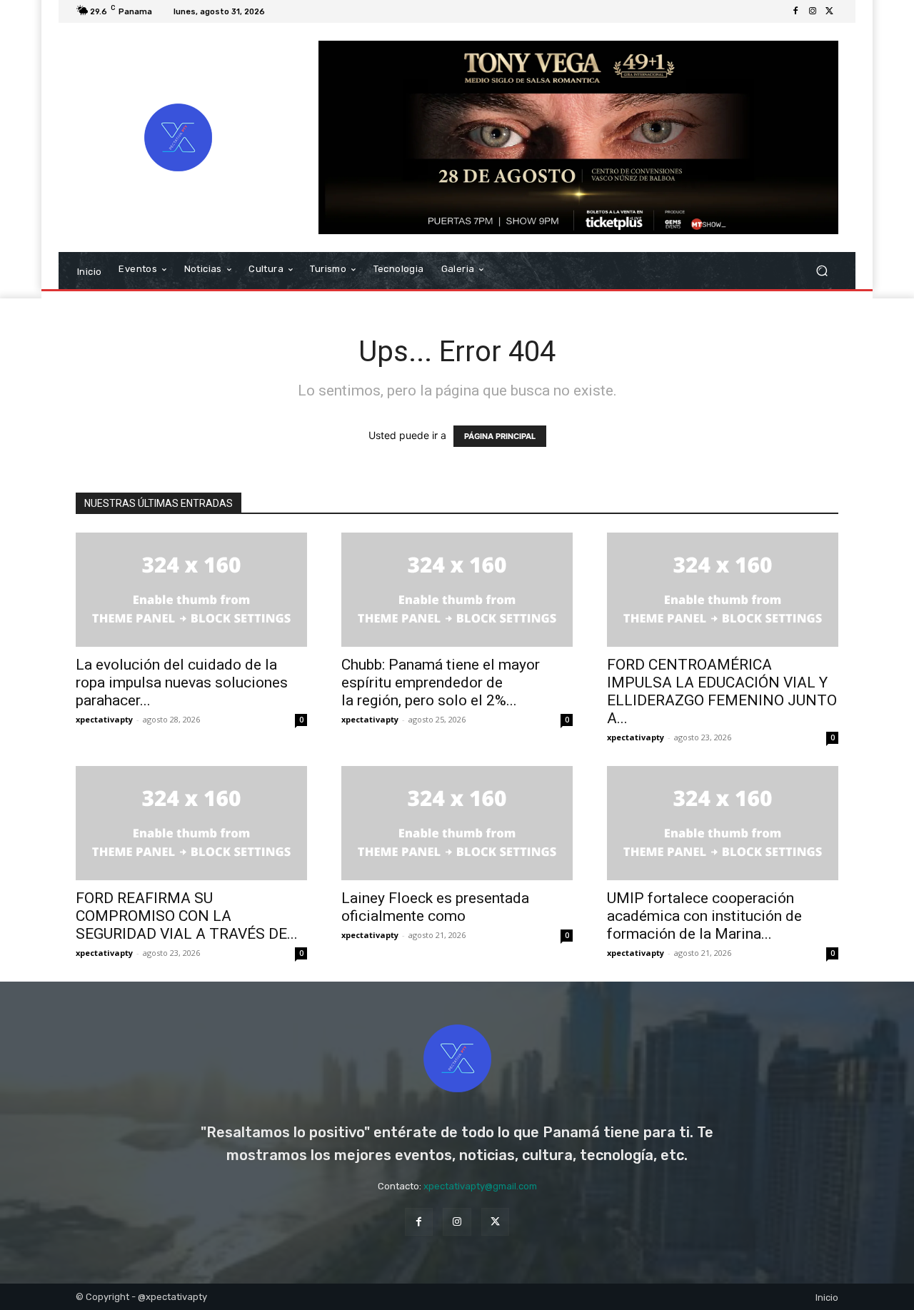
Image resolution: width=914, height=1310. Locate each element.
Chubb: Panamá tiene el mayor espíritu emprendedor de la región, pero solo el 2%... (440, 682)
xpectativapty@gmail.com (480, 1186)
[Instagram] (812, 11)
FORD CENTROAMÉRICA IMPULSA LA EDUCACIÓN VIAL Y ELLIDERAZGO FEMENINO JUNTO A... (722, 691)
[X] (829, 11)
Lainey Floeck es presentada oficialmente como (435, 907)
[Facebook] (795, 11)
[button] (821, 271)
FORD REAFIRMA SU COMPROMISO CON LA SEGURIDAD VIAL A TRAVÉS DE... (187, 916)
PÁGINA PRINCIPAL (500, 436)
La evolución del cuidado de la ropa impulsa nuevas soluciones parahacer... (182, 682)
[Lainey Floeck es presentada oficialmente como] (457, 823)
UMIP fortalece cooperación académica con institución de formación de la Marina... (704, 916)
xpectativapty (104, 719)
